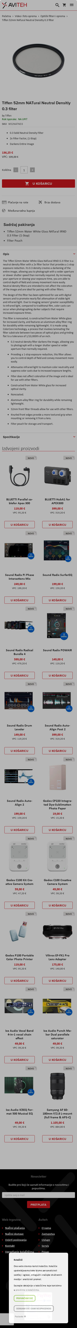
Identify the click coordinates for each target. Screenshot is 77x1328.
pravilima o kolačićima (27, 1290)
